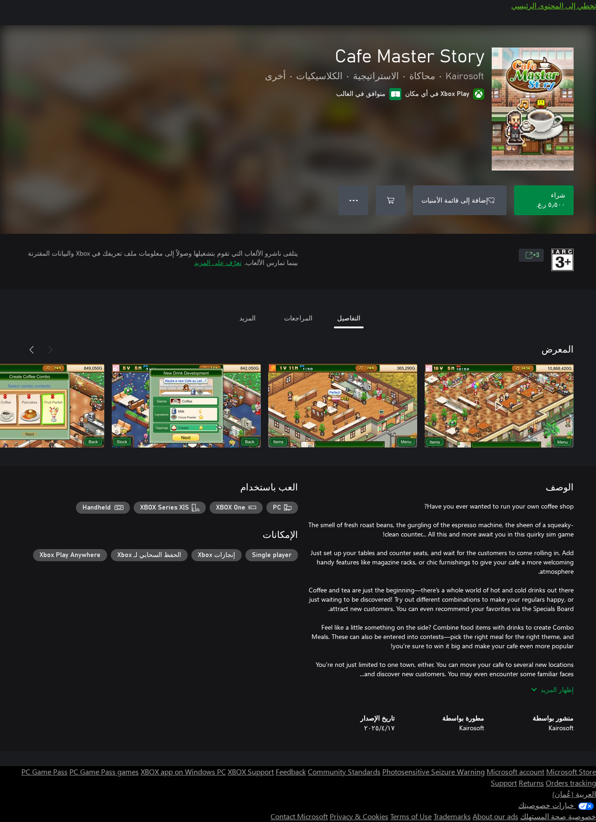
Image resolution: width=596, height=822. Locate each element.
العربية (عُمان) (574, 794)
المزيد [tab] (247, 317)
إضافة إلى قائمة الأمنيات (454, 200)
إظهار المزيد (557, 689)
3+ (536, 255)
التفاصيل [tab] (348, 317)
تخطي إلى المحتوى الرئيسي (553, 5)
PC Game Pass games (104, 771)
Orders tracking (571, 783)
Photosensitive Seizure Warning (433, 771)
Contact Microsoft (299, 816)
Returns (531, 783)
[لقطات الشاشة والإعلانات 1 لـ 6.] (499, 406)
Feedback (291, 771)
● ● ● (353, 200)
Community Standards (344, 771)
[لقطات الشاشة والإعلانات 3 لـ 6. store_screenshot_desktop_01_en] (186, 406)
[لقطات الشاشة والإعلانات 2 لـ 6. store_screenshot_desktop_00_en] (342, 406)
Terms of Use (411, 816)
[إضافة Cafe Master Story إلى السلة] (391, 200)
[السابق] (50, 349)
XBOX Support (251, 771)
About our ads (495, 816)
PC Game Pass (44, 771)
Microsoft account (515, 771)
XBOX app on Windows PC (183, 771)
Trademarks (452, 816)
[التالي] (31, 349)
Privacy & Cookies (359, 816)
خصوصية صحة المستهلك (558, 816)
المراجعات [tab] (298, 317)
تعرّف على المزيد (218, 262)
